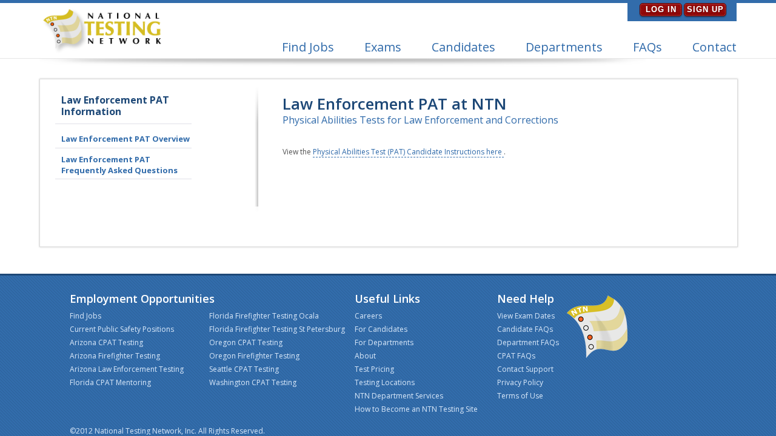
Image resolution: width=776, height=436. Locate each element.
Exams (382, 47)
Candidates (463, 47)
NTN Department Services (399, 396)
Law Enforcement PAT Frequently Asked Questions (119, 165)
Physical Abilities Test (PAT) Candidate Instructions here (408, 152)
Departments (564, 47)
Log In (661, 9)
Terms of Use (520, 396)
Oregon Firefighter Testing (254, 356)
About (365, 356)
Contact (714, 47)
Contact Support (525, 369)
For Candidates (381, 329)
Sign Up (705, 9)
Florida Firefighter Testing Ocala (264, 316)
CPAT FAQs (516, 356)
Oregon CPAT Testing (246, 342)
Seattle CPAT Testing (244, 369)
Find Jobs (308, 47)
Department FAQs (528, 342)
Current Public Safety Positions (122, 329)
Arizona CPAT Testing (106, 342)
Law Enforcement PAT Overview (125, 138)
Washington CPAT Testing (252, 382)
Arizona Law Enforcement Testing (127, 369)
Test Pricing (374, 369)
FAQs (647, 47)
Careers (368, 316)
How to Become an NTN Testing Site (416, 409)
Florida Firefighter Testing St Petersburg (277, 329)
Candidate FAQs (525, 329)
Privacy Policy (520, 382)
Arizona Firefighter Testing (115, 356)
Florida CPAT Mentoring (110, 382)
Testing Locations (385, 382)
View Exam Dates (526, 316)
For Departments (384, 342)
